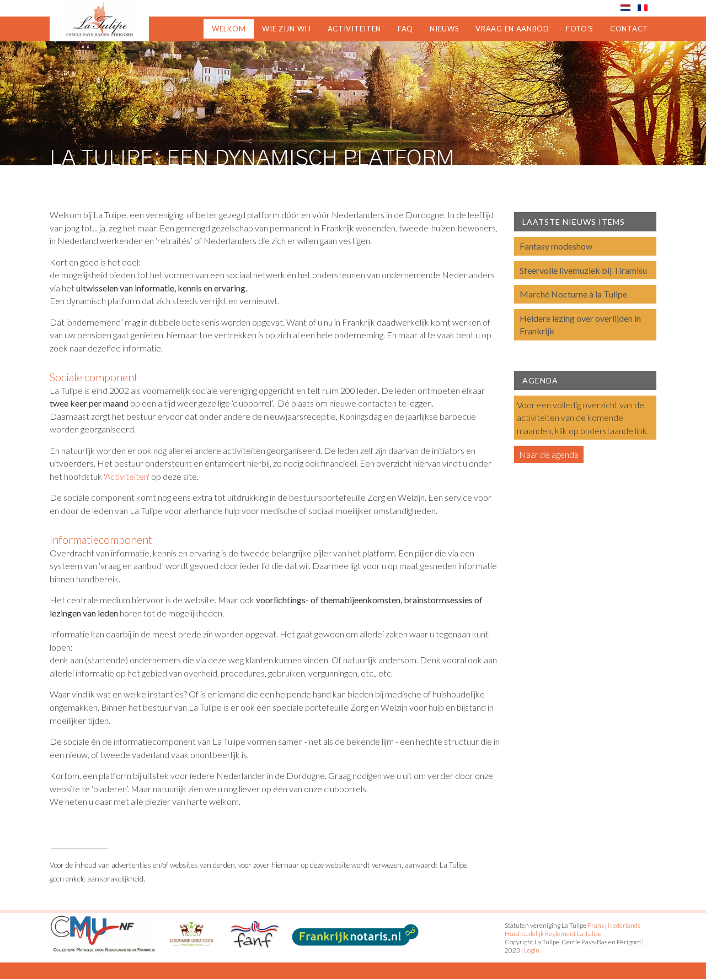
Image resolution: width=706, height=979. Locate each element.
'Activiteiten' (126, 476)
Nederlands (624, 925)
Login (531, 950)
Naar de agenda (549, 454)
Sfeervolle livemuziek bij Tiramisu (583, 270)
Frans (595, 925)
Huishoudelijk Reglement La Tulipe (553, 933)
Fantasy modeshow (556, 246)
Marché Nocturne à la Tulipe (573, 294)
